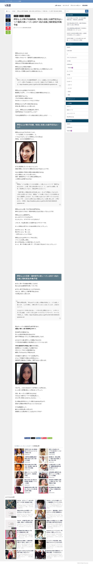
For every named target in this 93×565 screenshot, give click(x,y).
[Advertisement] (27, 41)
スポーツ (70, 84)
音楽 (69, 94)
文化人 (69, 91)
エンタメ (21, 15)
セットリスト (70, 71)
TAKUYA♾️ (70, 67)
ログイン (69, 106)
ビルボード (27, 15)
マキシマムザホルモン (72, 57)
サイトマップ (66, 5)
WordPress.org (70, 116)
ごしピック (69, 78)
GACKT (68, 47)
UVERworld (69, 64)
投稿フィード (70, 109)
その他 (68, 74)
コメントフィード (71, 113)
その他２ (16, 15)
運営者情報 (84, 5)
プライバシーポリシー (76, 5)
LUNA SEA (69, 50)
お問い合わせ (58, 5)
